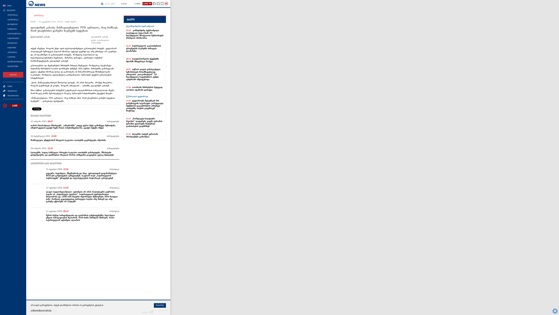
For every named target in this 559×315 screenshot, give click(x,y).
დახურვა (160, 305)
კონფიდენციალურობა (41, 310)
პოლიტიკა (39, 16)
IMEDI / (35, 22)
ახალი (131, 19)
